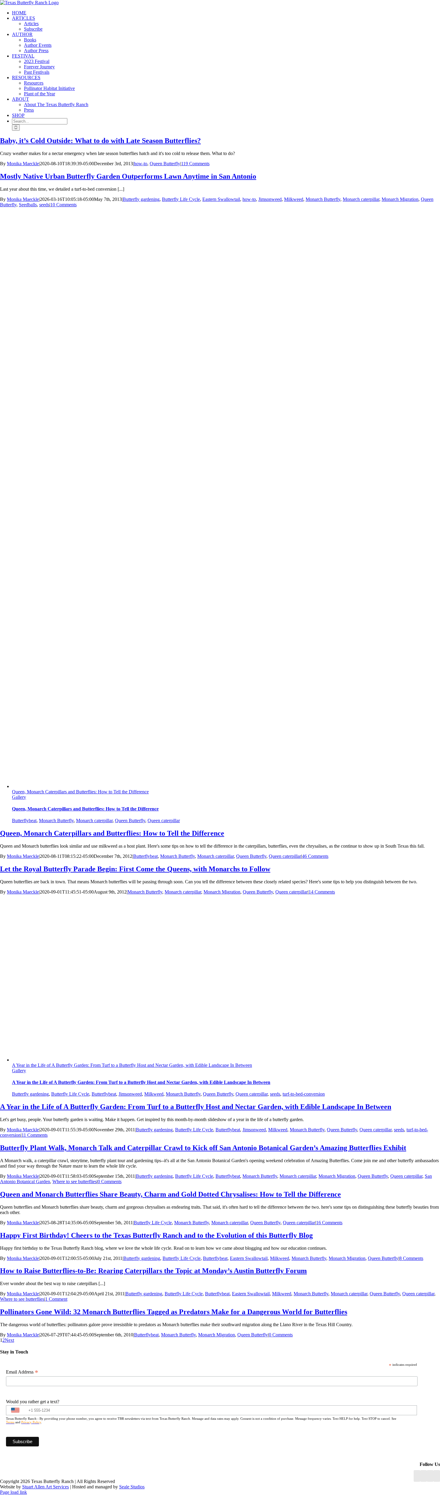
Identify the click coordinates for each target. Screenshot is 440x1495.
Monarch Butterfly (323, 199)
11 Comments (35, 1135)
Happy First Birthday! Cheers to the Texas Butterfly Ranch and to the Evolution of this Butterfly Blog (156, 1235)
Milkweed (293, 199)
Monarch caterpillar (361, 199)
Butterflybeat (24, 820)
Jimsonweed (270, 199)
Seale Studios (132, 1486)
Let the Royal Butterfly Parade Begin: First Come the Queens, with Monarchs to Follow (135, 869)
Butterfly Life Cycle (181, 199)
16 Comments (329, 1222)
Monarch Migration (400, 199)
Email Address (22, 1372)
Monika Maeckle (23, 163)
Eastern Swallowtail (221, 199)
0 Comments (110, 1181)
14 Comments (322, 891)
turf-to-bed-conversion (304, 1094)
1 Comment (56, 1299)
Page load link (13, 1492)
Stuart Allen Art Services (45, 1486)
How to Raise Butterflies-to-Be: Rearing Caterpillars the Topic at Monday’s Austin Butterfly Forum (153, 1271)
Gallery (19, 797)
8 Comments (411, 1258)
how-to (140, 163)
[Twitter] (436, 1476)
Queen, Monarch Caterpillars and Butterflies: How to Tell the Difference (80, 791)
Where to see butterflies (74, 1181)
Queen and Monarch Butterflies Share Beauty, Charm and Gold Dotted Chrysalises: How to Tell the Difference (170, 1194)
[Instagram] (430, 1476)
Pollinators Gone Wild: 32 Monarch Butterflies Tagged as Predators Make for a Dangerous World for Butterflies (173, 1312)
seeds (44, 204)
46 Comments (315, 856)
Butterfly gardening (141, 199)
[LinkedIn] (423, 1476)
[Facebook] (417, 1476)
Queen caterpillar (164, 820)
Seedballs (28, 204)
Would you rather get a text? (32, 1401)
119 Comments (195, 163)
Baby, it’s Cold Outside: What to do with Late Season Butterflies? (100, 141)
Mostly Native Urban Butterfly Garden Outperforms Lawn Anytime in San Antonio (128, 176)
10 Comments (63, 204)
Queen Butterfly (165, 163)
